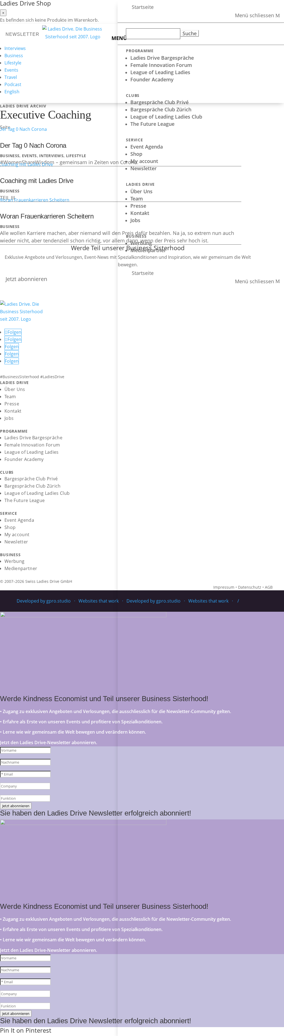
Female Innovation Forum (161, 65)
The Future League (152, 124)
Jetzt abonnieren (26, 279)
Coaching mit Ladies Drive (36, 180)
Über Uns (141, 191)
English (11, 92)
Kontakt (139, 213)
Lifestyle (12, 63)
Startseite (143, 7)
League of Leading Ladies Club (166, 116)
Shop (136, 153)
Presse (138, 205)
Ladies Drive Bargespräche (162, 57)
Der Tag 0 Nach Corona (33, 145)
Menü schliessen (254, 15)
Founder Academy (152, 79)
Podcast (12, 84)
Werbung (141, 243)
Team (136, 198)
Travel (10, 77)
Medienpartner (148, 250)
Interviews (15, 48)
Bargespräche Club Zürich (160, 109)
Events (11, 70)
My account (144, 161)
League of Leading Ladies (160, 72)
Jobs (135, 220)
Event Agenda (146, 146)
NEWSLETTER (22, 34)
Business (13, 55)
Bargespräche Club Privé (159, 102)
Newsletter (143, 168)
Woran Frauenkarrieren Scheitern (46, 216)
